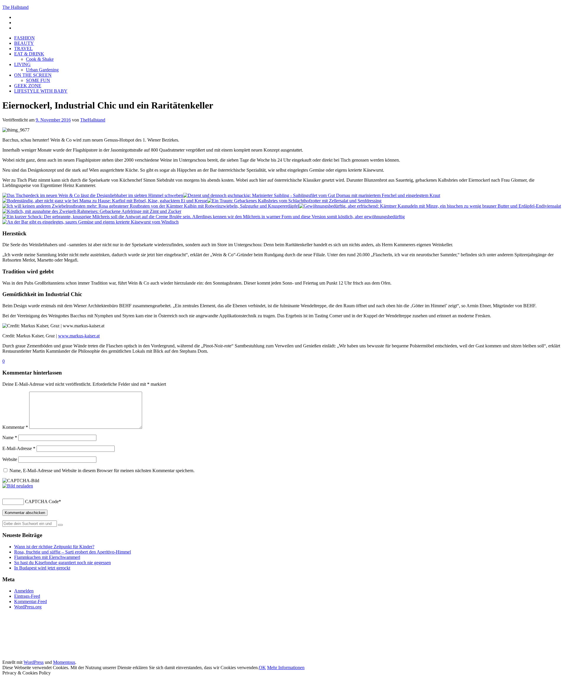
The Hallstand (15, 7)
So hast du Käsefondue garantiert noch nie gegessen (62, 562)
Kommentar (15, 427)
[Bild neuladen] (17, 485)
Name (9, 437)
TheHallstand (92, 119)
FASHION (24, 37)
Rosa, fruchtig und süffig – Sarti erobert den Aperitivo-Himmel (72, 551)
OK (262, 667)
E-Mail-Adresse (18, 448)
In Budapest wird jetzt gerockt (42, 567)
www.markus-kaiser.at (79, 335)
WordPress (34, 662)
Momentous (64, 662)
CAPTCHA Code (42, 501)
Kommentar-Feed (30, 601)
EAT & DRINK (29, 53)
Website (9, 459)
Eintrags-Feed (27, 596)
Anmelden (24, 590)
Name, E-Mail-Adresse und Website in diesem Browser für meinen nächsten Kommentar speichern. (102, 470)
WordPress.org (28, 606)
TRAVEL (23, 48)
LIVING (22, 64)
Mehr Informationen (286, 667)
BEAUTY (24, 43)
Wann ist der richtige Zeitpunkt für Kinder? (54, 546)
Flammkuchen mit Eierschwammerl (47, 557)
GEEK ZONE (27, 85)
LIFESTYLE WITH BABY (41, 90)
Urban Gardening (42, 69)
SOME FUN (38, 80)
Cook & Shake (40, 59)
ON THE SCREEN (33, 75)
